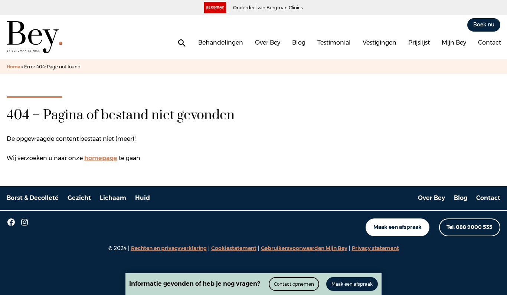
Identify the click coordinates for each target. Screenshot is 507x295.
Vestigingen (379, 42)
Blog (298, 42)
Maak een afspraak (397, 227)
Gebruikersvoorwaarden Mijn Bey (304, 248)
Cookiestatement (233, 248)
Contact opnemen (294, 284)
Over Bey (267, 42)
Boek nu (483, 24)
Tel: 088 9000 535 (470, 227)
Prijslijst (419, 42)
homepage (100, 158)
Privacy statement (375, 248)
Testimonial (334, 42)
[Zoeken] (181, 43)
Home (13, 66)
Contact (489, 42)
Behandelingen (220, 42)
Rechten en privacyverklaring (169, 248)
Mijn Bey (454, 42)
